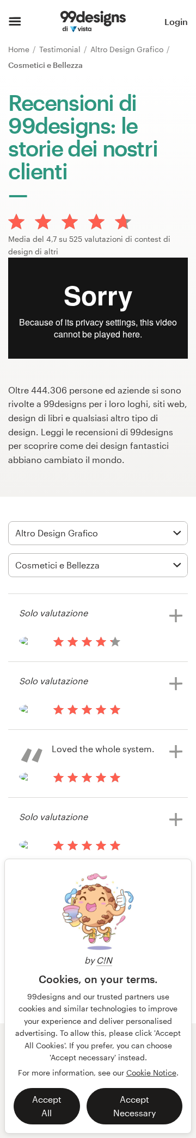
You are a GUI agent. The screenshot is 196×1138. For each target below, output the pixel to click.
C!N (104, 960)
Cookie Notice (151, 1072)
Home (20, 49)
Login (176, 21)
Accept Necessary (134, 1106)
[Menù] (15, 22)
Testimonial (61, 49)
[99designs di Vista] (93, 22)
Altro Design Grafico (128, 49)
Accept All (47, 1106)
